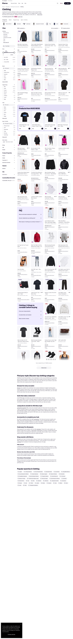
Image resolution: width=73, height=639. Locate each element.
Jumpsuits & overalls (21, 407)
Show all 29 (4, 118)
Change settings (11, 634)
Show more (39, 14)
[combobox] (55, 28)
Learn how (20, 16)
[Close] (21, 624)
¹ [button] (22, 51)
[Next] (69, 24)
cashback (19, 441)
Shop (19, 3)
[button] (61, 3)
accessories (36, 419)
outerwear (38, 429)
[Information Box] (24, 28)
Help (25, 3)
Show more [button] (43, 367)
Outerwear (5, 34)
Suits (4, 40)
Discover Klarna (14, 3)
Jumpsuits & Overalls (7, 37)
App (22, 3)
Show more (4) (6, 42)
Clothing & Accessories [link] (15, 6)
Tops (4, 39)
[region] (11, 630)
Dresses (19, 387)
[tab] (4, 20)
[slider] (3, 52)
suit (23, 397)
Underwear (5, 36)
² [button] (36, 51)
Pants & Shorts (6, 32)
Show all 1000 (5, 81)
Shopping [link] (7, 6)
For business (10, 0)
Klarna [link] (3, 6)
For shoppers (4, 0)
